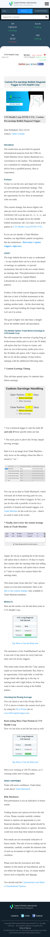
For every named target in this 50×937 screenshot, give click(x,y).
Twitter (27, 916)
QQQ (38, 35)
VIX (13, 35)
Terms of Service (25, 928)
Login (4, 11)
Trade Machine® (22, 789)
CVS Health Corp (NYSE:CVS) (27, 226)
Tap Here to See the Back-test (25, 643)
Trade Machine (10, 511)
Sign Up (23, 11)
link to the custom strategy (16, 591)
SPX (12, 24)
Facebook (39, 916)
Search (46, 17)
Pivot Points (21, 709)
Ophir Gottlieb (18, 134)
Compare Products (41, 11)
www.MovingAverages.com (16, 713)
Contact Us (14, 916)
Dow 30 (38, 24)
